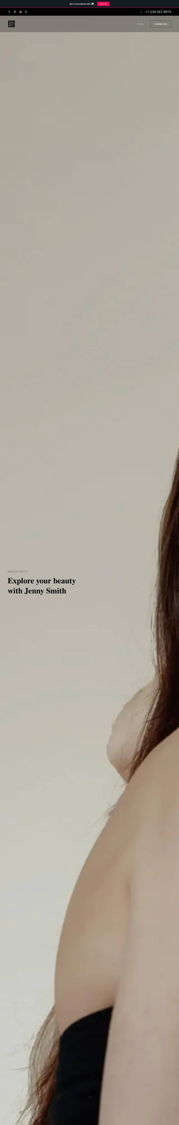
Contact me (161, 23)
